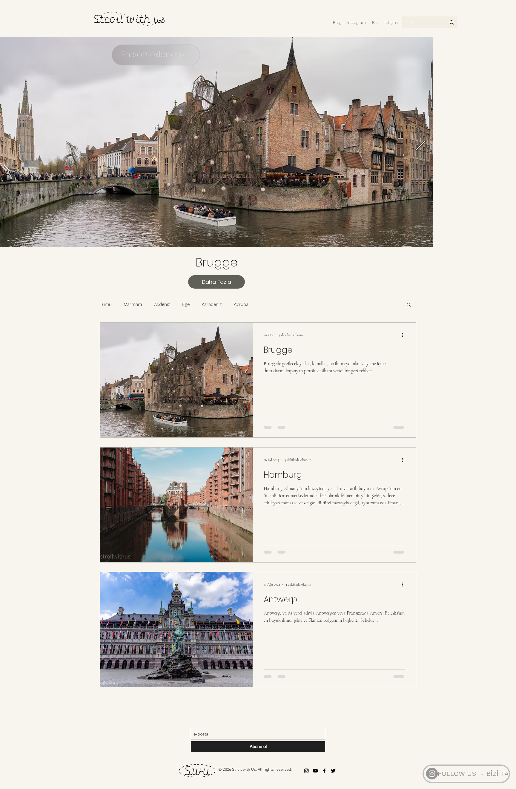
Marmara (133, 304)
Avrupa (241, 304)
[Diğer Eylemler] (404, 334)
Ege (186, 304)
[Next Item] (420, 142)
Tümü (106, 304)
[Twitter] (333, 771)
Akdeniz (162, 304)
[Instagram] (432, 773)
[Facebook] (324, 771)
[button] (408, 305)
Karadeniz (212, 304)
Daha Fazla (216, 282)
